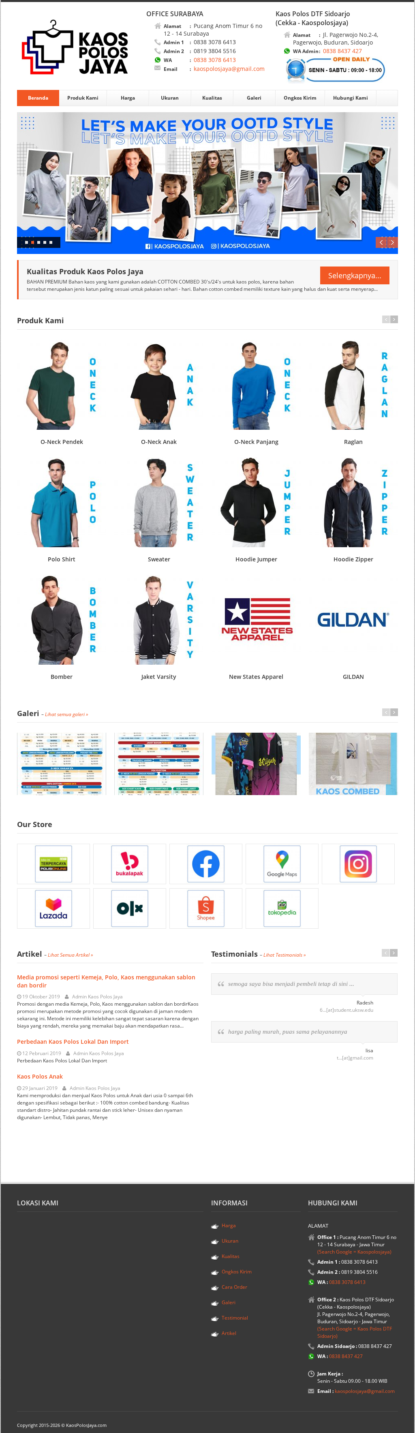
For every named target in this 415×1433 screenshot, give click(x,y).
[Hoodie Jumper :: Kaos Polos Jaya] (256, 502)
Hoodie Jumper (256, 559)
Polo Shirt (61, 559)
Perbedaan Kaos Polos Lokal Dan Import (73, 1041)
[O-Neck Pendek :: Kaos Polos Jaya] (61, 385)
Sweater (159, 559)
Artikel (229, 1333)
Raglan (353, 442)
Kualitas (212, 97)
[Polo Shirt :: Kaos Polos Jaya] (61, 502)
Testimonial (235, 1317)
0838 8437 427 (341, 51)
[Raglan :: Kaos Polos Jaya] (353, 385)
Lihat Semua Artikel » (70, 954)
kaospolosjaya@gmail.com (229, 69)
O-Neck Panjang (256, 442)
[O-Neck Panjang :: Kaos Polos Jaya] (256, 385)
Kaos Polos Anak (40, 1076)
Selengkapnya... (354, 275)
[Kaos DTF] (353, 764)
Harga (128, 97)
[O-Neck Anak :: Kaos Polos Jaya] (158, 385)
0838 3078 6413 (214, 60)
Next (392, 242)
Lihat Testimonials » (284, 954)
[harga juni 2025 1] (61, 764)
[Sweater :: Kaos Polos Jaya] (158, 502)
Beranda (38, 97)
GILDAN (353, 676)
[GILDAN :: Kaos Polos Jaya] (353, 620)
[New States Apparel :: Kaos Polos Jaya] (256, 620)
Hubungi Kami (350, 97)
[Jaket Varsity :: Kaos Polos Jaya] (158, 620)
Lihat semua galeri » (66, 714)
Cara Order (234, 1287)
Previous (381, 242)
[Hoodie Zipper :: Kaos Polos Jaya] (353, 502)
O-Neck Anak (159, 442)
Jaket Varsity (158, 676)
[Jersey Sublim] (256, 764)
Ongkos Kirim (300, 97)
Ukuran (170, 97)
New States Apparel (256, 676)
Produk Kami (82, 97)
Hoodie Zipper (353, 559)
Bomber (62, 676)
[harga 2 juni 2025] (158, 764)
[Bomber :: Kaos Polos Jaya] (61, 620)
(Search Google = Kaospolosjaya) (354, 1251)
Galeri (254, 97)
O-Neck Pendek (62, 442)
